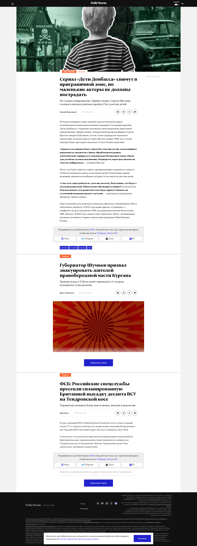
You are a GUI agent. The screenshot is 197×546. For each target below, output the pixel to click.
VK (115, 233)
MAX (92, 230)
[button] (12, 4)
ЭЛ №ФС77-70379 (154, 499)
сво (90, 248)
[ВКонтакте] (106, 503)
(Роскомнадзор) (128, 499)
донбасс (64, 248)
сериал (82, 248)
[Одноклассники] (111, 503)
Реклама (84, 509)
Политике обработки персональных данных (78, 539)
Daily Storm (98, 3)
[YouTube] (102, 503)
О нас (82, 504)
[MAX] (116, 503)
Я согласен (142, 538)
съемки (73, 248)
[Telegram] (97, 503)
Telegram (101, 233)
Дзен (109, 233)
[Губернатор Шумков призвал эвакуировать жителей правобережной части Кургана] (118, 292)
